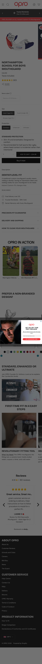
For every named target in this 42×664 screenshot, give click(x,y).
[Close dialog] (41, 321)
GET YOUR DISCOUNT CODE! (32, 339)
